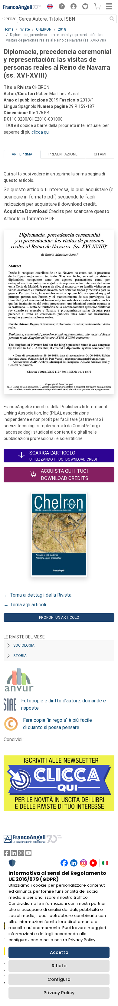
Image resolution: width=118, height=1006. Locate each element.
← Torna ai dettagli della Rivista (37, 595)
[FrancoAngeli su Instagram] (21, 854)
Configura (59, 979)
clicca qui (40, 132)
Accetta (59, 952)
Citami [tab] (100, 154)
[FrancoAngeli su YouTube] (28, 854)
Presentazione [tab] (62, 154)
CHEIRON (43, 29)
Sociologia (23, 645)
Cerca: (9, 19)
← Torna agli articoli (25, 605)
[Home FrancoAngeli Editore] (22, 7)
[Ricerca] (112, 19)
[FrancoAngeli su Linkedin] (14, 854)
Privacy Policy (59, 993)
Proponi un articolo (59, 617)
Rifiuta (59, 966)
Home (8, 29)
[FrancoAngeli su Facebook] (7, 854)
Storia (20, 656)
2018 (62, 29)
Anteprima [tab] (22, 154)
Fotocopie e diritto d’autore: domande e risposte (63, 704)
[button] (48, 7)
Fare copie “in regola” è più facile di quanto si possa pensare (57, 723)
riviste (25, 29)
